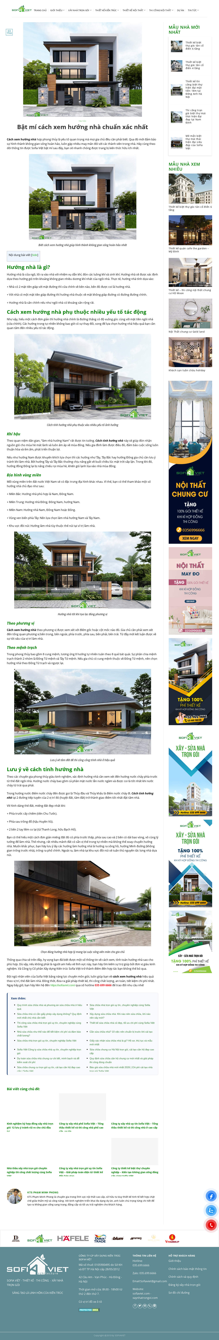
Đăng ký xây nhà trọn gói (184, 1285)
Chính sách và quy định (183, 1277)
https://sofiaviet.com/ (62, 985)
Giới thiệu (175, 1261)
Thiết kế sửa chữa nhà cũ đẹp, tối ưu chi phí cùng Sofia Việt (122, 1022)
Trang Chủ (40, 10)
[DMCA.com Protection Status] (89, 1309)
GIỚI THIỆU (56, 10)
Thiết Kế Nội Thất (133, 10)
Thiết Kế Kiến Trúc (106, 10)
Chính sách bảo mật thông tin (188, 1269)
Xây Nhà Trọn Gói (78, 10)
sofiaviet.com (141, 1293)
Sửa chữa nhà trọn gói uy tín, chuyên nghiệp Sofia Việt (46, 1040)
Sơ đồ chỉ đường (179, 1293)
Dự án (180, 10)
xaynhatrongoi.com (145, 1298)
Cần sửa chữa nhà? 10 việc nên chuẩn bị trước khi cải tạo (121, 1031)
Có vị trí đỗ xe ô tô (90, 1302)
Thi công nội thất (160, 10)
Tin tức (192, 10)
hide (34, 255)
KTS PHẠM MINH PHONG (42, 1192)
